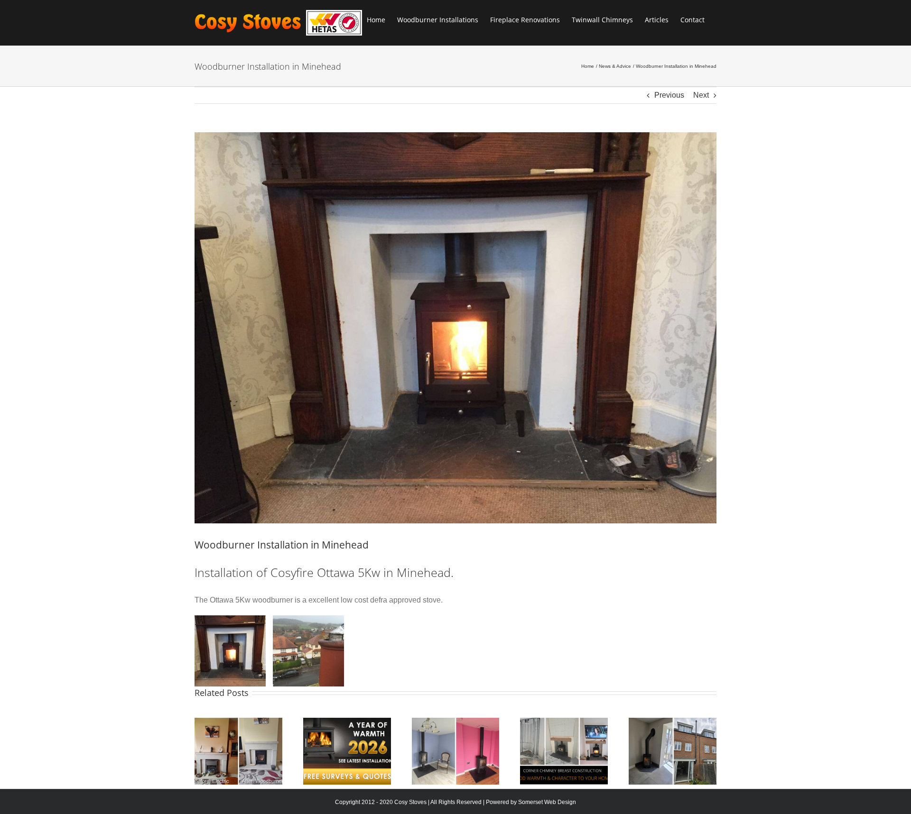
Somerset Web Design (547, 802)
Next (701, 95)
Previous (669, 95)
